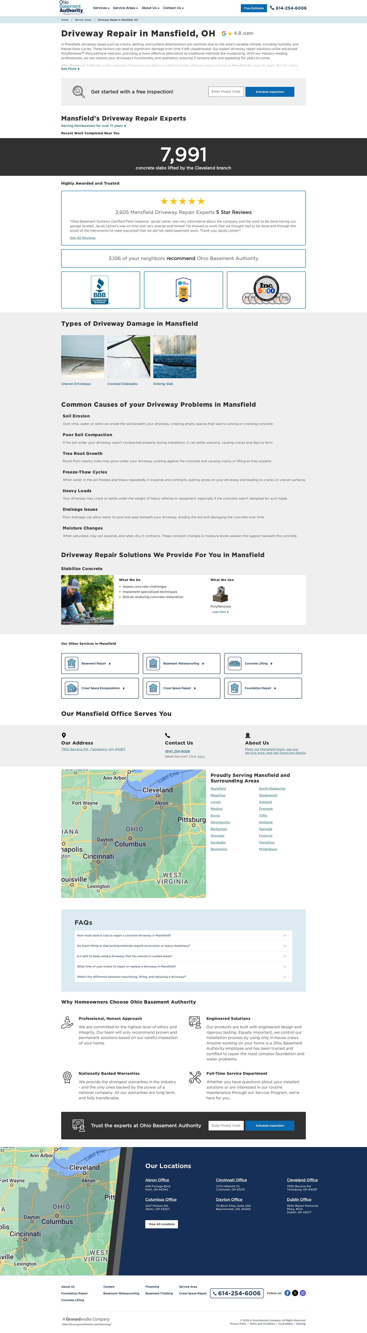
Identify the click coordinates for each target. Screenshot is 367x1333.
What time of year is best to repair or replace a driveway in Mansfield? (126, 966)
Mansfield (218, 788)
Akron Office (157, 1180)
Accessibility (285, 1323)
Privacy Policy (238, 1323)
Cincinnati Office (231, 1180)
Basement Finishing (159, 1293)
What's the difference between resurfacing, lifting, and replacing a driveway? (131, 976)
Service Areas (124, 8)
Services (100, 8)
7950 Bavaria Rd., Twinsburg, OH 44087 (93, 749)
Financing (152, 1286)
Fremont (266, 809)
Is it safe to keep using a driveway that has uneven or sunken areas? (124, 956)
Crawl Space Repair (193, 1293)
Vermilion (266, 842)
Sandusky (218, 842)
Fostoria (265, 836)
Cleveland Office (302, 1180)
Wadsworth (268, 795)
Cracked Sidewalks (122, 384)
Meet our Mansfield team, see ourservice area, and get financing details (275, 751)
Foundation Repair (74, 1293)
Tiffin (263, 815)
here (201, 756)
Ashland (265, 802)
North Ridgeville (272, 788)
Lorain (216, 802)
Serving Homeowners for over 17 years (92, 126)
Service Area (188, 1286)
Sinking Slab (163, 384)
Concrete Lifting (72, 1300)
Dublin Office (299, 1199)
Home (64, 19)
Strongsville (220, 822)
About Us (149, 8)
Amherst (266, 822)
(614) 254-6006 (177, 751)
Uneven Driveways (76, 384)
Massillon (218, 795)
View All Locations (162, 1224)
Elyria (215, 815)
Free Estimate (254, 8)
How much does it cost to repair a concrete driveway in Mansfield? (124, 935)
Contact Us (172, 8)
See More (69, 69)
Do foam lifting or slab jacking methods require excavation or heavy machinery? (133, 945)
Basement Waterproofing (121, 1293)
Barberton (219, 829)
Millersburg (268, 849)
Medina (216, 809)
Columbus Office (161, 1199)
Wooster (217, 836)
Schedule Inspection (270, 91)
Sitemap (301, 1323)
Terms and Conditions (262, 1323)
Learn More (219, 611)
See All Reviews (82, 238)
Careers (108, 1286)
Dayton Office (229, 1199)
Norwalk (265, 829)
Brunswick (219, 849)
